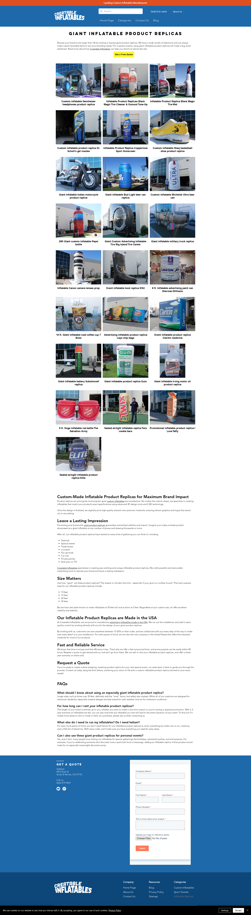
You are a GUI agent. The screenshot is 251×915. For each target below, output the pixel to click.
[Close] (247, 910)
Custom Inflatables (184, 887)
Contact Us (129, 896)
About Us (128, 892)
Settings (225, 910)
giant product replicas (94, 525)
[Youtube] (58, 789)
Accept (238, 910)
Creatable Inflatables (100, 48)
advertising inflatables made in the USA (128, 622)
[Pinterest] (64, 789)
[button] (125, 20)
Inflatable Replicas (183, 896)
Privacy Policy (156, 892)
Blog (151, 887)
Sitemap (153, 896)
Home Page (129, 887)
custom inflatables (115, 501)
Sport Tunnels (181, 892)
